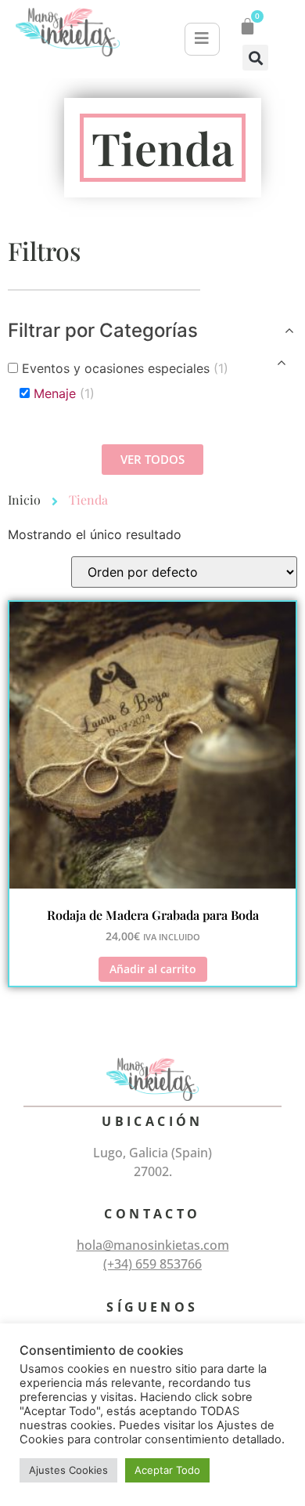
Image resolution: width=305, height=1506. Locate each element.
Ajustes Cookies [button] (68, 1470)
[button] (255, 58)
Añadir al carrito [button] (152, 968)
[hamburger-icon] (202, 39)
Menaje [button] (64, 393)
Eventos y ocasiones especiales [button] (125, 368)
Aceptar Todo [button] (167, 1470)
